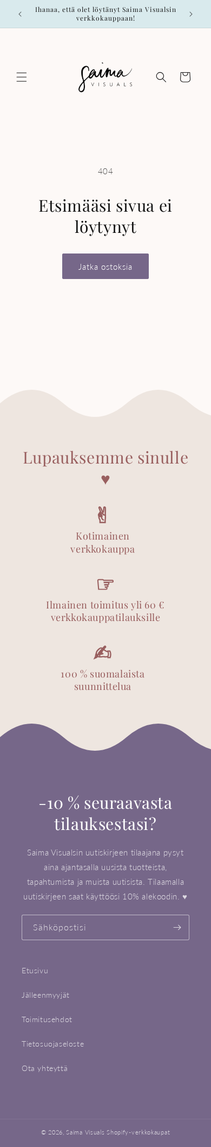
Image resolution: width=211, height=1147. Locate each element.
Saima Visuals (85, 1132)
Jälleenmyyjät (46, 994)
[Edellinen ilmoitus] (20, 14)
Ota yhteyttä (45, 1068)
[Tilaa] (177, 927)
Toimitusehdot (47, 1019)
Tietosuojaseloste (53, 1043)
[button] (22, 77)
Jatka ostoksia (105, 266)
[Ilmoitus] (191, 14)
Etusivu (35, 970)
